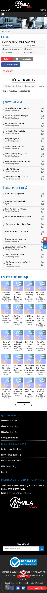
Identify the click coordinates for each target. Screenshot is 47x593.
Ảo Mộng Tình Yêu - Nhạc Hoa (15, 239)
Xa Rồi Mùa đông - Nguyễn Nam (16, 154)
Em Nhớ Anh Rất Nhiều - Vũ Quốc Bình (18, 216)
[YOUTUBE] (45, 239)
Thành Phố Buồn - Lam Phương (16, 209)
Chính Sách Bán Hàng (9, 426)
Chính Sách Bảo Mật (9, 420)
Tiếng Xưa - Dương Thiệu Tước (29, 391)
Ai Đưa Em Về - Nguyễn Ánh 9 (15, 193)
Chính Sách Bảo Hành (9, 432)
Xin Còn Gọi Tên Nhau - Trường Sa (16, 116)
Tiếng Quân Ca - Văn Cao (17, 390)
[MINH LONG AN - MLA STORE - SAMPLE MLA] (23, 7)
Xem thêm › (23, 405)
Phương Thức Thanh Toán (11, 454)
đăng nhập (4, 10)
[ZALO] (45, 247)
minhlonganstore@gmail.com (19, 492)
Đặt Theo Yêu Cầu (25, 59)
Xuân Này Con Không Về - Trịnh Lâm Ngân (17, 202)
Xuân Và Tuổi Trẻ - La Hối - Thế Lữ (16, 231)
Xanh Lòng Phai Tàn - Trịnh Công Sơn (17, 161)
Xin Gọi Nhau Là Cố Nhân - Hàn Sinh (17, 108)
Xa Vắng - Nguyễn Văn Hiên (14, 146)
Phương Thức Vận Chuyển (11, 460)
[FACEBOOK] (45, 243)
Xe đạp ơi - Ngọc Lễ (12, 138)
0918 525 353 (13, 489)
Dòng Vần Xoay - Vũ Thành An (15, 247)
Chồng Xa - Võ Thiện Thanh (14, 254)
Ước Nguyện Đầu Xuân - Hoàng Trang (18, 224)
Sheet (8, 31)
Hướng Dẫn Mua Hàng (9, 437)
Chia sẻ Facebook (12, 64)
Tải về (8, 59)
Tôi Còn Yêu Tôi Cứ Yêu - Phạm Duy (6, 367)
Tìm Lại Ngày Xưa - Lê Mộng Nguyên (29, 367)
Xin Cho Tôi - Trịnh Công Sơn (14, 123)
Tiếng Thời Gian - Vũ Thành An (40, 391)
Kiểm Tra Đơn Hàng (8, 466)
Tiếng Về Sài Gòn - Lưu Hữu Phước (6, 391)
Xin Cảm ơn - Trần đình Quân (15, 131)
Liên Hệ (4, 472)
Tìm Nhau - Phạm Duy (18, 366)
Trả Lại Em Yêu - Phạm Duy (40, 344)
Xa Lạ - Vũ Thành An (12, 169)
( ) (44, 9)
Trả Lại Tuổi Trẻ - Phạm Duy (29, 344)
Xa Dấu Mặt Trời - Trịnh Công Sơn (17, 176)
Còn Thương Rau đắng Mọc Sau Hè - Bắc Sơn (18, 263)
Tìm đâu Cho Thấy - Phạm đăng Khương (40, 367)
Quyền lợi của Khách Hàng (11, 449)
